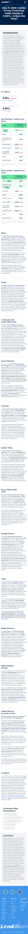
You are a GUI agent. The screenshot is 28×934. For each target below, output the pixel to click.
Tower (3, 579)
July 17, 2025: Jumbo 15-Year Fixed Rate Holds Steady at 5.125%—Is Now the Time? (14, 13)
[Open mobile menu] (25, 2)
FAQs (12, 913)
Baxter (3, 282)
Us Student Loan (8, 828)
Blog (12, 915)
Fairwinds (5, 406)
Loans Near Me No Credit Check (13, 817)
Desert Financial (7, 361)
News (12, 903)
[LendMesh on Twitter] (12, 891)
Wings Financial (7, 628)
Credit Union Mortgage (10, 814)
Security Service (7, 534)
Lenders (13, 917)
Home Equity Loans (3, 918)
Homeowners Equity (9, 824)
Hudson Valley (7, 448)
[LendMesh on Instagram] (19, 891)
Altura (3, 233)
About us (13, 901)
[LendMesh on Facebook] (5, 891)
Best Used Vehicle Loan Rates (12, 821)
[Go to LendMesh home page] (7, 2)
